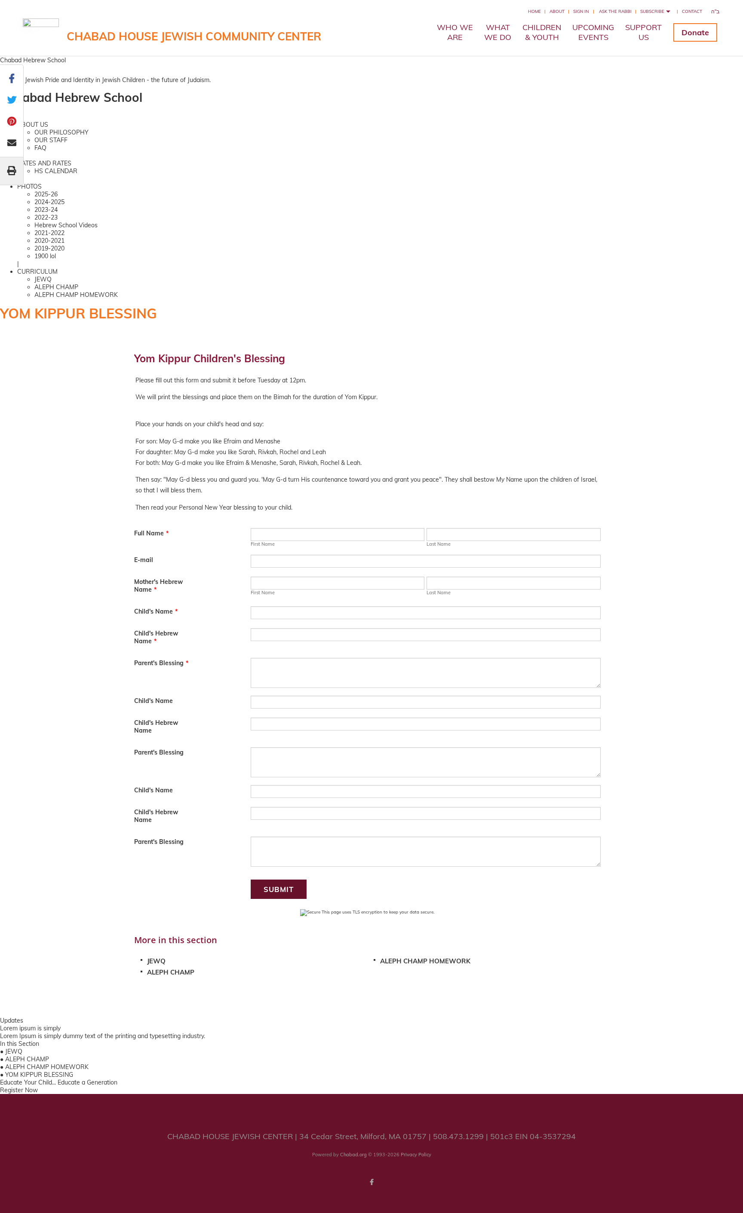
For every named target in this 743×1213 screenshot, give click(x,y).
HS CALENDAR (55, 171)
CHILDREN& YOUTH (541, 32)
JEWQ (43, 279)
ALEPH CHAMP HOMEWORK (76, 295)
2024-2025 (49, 202)
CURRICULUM (37, 271)
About (557, 11)
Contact (692, 11)
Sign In (581, 11)
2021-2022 (49, 233)
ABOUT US (32, 124)
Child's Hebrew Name (156, 637)
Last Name (439, 544)
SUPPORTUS (643, 32)
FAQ (40, 148)
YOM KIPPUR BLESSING (39, 1075)
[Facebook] (371, 1182)
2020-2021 (49, 240)
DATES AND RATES (44, 163)
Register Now (19, 1090)
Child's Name (156, 611)
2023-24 (46, 210)
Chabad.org (353, 1155)
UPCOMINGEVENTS (593, 32)
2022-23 (46, 217)
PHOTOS (29, 186)
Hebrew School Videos (66, 225)
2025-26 (46, 194)
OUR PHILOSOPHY (61, 132)
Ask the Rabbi (615, 11)
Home (534, 11)
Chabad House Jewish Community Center (194, 36)
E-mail (143, 560)
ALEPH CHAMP (56, 287)
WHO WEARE (455, 32)
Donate (695, 32)
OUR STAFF (51, 140)
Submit (279, 889)
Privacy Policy (416, 1155)
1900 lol (45, 256)
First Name (263, 544)
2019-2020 (49, 248)
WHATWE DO (497, 32)
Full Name (151, 533)
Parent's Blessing (161, 663)
